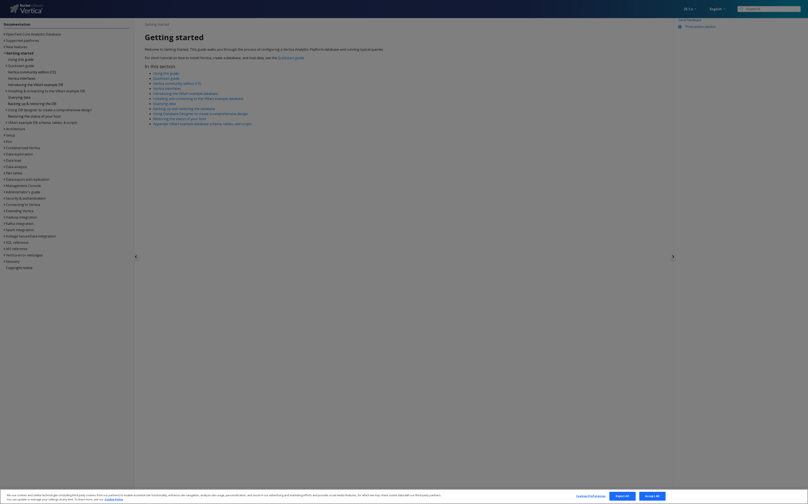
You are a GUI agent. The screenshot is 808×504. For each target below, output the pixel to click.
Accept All (652, 496)
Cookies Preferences (591, 496)
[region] (404, 496)
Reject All (622, 496)
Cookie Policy (114, 499)
